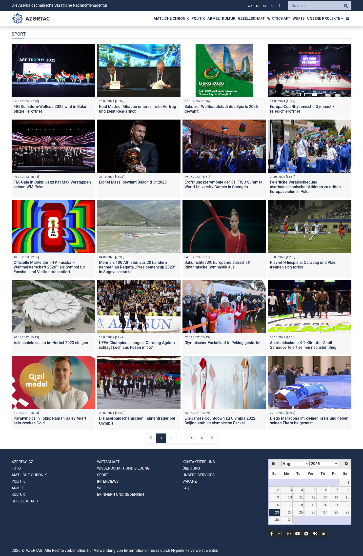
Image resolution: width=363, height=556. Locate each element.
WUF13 (299, 18)
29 (347, 512)
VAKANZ (189, 481)
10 (290, 497)
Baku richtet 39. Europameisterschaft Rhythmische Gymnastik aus (217, 264)
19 (314, 505)
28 (336, 512)
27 (325, 512)
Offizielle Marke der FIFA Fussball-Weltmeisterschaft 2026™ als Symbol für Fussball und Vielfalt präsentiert (49, 267)
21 (336, 505)
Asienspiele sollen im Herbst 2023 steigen (51, 342)
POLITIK (198, 18)
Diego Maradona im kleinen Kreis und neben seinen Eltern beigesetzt (309, 420)
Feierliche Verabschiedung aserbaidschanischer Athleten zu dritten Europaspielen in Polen (305, 187)
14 (336, 497)
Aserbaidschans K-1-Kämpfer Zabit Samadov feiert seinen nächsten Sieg (303, 345)
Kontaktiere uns (198, 462)
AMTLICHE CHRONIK (171, 18)
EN (265, 5)
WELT (101, 488)
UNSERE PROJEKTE (324, 18)
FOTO (16, 468)
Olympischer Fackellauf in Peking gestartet (222, 342)
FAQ (185, 488)
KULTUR (229, 18)
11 (301, 497)
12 (314, 497)
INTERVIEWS (108, 481)
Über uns (191, 468)
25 (301, 512)
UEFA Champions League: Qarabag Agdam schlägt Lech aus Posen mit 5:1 (137, 345)
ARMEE (213, 18)
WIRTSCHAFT (278, 18)
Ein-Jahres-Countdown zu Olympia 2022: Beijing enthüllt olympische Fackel (220, 420)
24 (290, 512)
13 (325, 497)
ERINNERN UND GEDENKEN (120, 494)
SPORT (102, 475)
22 (347, 505)
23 (277, 512)
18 (301, 505)
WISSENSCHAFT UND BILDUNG (123, 468)
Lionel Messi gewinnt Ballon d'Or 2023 (133, 182)
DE (273, 5)
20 (325, 505)
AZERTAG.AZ (22, 462)
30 (277, 520)
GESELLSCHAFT (251, 18)
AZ (250, 5)
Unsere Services (198, 475)
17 (290, 505)
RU (258, 5)
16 (277, 505)
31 (290, 520)
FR (280, 5)
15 (347, 497)
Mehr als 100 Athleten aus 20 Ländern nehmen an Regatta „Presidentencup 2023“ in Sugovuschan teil (137, 267)
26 (314, 512)
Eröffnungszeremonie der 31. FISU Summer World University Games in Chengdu (223, 184)
